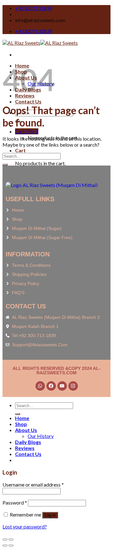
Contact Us (28, 101)
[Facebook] (51, 386)
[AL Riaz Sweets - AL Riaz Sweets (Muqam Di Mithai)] (40, 43)
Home (22, 418)
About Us (26, 430)
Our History (41, 436)
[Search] (17, 414)
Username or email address (33, 485)
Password (15, 502)
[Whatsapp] (40, 386)
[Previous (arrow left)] (5, 545)
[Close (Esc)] (5, 539)
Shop (21, 424)
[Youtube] (62, 386)
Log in (50, 515)
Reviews (25, 448)
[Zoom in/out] (10, 539)
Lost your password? (25, 526)
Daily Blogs (28, 442)
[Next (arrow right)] (10, 545)
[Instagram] (73, 386)
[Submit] (5, 165)
